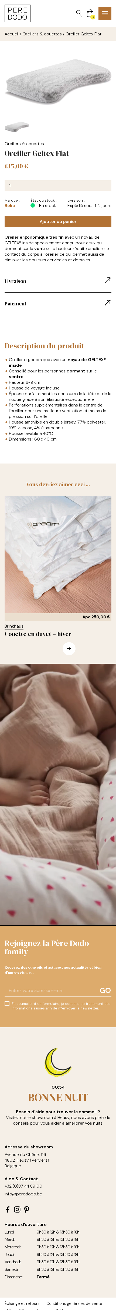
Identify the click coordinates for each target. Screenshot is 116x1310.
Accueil (12, 34)
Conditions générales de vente (74, 1303)
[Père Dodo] (17, 13)
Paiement (15, 303)
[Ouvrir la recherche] (79, 13)
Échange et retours (22, 1303)
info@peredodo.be (23, 1194)
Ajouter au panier (58, 221)
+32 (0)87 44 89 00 (23, 1186)
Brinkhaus (14, 626)
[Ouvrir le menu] (104, 13)
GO (105, 990)
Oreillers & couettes (42, 34)
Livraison (15, 281)
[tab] (58, 281)
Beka (10, 205)
